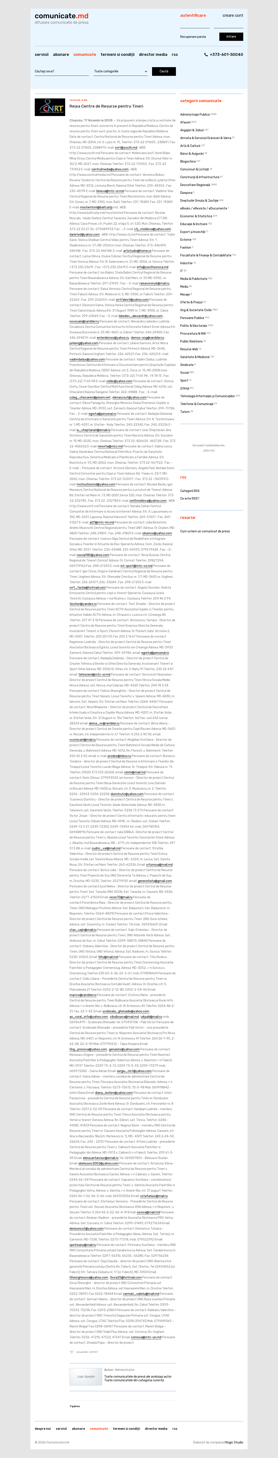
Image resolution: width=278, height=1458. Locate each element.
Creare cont (233, 15)
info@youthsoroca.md (152, 267)
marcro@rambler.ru (83, 995)
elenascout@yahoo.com (130, 397)
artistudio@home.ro (137, 251)
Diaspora (186, 193)
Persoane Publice (192, 318)
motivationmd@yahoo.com (96, 484)
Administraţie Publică (195, 114)
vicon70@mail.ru (120, 897)
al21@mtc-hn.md (101, 522)
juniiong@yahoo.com (84, 343)
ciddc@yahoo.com (119, 381)
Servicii (42, 54)
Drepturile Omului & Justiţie (199, 201)
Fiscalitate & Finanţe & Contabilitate (206, 255)
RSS (175, 54)
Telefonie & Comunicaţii (196, 404)
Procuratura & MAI (193, 333)
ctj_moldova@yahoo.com (152, 229)
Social (184, 373)
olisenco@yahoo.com (157, 533)
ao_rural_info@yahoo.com (89, 1017)
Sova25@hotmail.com (126, 1277)
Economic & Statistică (196, 216)
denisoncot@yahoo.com (87, 1228)
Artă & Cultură (190, 146)
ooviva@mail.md (148, 1212)
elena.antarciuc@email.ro (101, 1158)
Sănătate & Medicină (195, 357)
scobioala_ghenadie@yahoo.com (126, 1011)
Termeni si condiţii (118, 54)
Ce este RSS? (189, 498)
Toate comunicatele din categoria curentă (134, 1380)
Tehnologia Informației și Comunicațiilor (207, 396)
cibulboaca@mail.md (124, 1017)
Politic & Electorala (193, 326)
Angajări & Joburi (192, 130)
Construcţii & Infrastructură (199, 177)
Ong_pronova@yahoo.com (88, 1049)
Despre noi (43, 1429)
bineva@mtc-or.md (110, 191)
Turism (185, 412)
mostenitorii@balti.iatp (96, 207)
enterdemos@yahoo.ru (113, 338)
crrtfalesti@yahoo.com (132, 300)
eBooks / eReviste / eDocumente (203, 208)
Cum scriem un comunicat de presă (205, 531)
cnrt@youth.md (126, 147)
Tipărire (75, 1406)
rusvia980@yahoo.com (93, 555)
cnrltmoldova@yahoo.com (148, 501)
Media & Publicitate (193, 279)
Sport (184, 380)
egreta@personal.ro (102, 414)
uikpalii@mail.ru (151, 1017)
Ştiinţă (184, 388)
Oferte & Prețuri (191, 302)
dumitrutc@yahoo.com (127, 794)
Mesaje (185, 294)
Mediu (184, 287)
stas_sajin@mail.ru (83, 930)
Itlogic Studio (234, 1442)
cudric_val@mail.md (106, 848)
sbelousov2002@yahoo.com (98, 1163)
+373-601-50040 (226, 54)
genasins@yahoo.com (124, 1049)
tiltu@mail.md (108, 957)
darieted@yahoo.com (85, 234)
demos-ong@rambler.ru (147, 338)
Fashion (185, 247)
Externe (186, 240)
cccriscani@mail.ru (83, 740)
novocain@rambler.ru (84, 321)
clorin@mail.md (135, 772)
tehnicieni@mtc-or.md (94, 674)
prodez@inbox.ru (119, 756)
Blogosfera (188, 161)
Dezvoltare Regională (195, 185)
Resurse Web (79, 99)
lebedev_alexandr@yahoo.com (141, 316)
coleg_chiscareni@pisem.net (90, 397)
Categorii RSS (190, 491)
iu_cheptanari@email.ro (94, 430)
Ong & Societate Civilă (196, 310)
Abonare (61, 54)
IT (181, 271)
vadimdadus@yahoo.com (87, 359)
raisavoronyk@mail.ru (154, 283)
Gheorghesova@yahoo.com (89, 1277)
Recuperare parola (193, 37)
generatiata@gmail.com (155, 881)
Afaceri (185, 122)
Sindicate (187, 365)
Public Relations (191, 341)
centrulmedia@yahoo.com (110, 169)
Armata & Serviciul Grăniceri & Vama (205, 138)
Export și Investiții (192, 232)
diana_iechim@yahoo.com (114, 1093)
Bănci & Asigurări (192, 154)
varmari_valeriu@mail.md (141, 1294)
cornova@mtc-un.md (146, 1337)
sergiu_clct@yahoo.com (134, 1071)
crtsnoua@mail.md (159, 865)
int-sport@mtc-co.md (136, 566)
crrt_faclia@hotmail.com (88, 588)
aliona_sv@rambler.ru (104, 723)
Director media (153, 54)
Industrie (186, 263)
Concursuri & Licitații (194, 169)
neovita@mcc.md (110, 446)
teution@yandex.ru (83, 604)
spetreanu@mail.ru (83, 1245)
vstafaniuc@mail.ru (154, 1196)
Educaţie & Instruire (193, 224)
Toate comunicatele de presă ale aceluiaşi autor (138, 1376)
